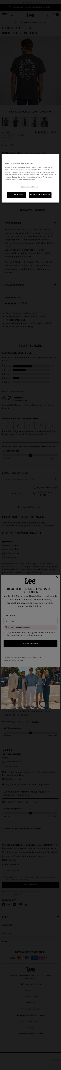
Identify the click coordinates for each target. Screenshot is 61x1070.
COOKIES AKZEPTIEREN (40, 195)
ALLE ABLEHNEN (16, 195)
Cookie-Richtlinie (18, 177)
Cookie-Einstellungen (29, 187)
